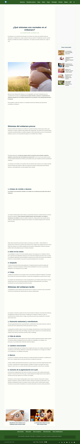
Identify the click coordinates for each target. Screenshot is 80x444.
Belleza (66, 2)
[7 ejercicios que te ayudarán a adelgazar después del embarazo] (61, 58)
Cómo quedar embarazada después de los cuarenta (68, 83)
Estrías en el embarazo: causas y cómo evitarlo (69, 70)
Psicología (54, 2)
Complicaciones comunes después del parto (69, 65)
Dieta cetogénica (37, 431)
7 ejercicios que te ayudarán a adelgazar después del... (69, 59)
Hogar (48, 2)
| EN (71, 2)
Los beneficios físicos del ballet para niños (68, 52)
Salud (38, 2)
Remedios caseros (31, 2)
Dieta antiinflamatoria (58, 431)
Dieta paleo (28, 431)
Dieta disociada (47, 431)
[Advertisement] (29, 15)
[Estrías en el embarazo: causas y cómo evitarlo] (61, 71)
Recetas (60, 2)
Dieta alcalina (20, 431)
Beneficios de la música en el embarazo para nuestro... (68, 76)
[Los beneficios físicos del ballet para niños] (61, 52)
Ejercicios (22, 2)
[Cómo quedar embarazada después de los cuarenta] (61, 83)
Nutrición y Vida (36, 32)
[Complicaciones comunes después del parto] (61, 65)
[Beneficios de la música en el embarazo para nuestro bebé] (61, 76)
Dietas (43, 2)
